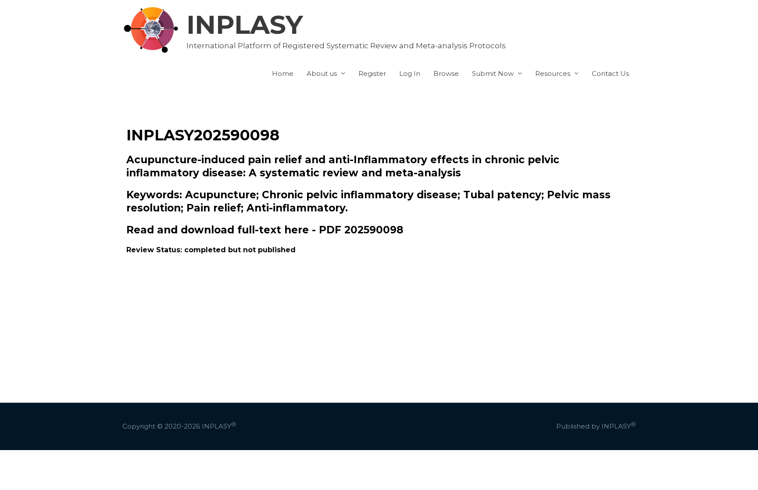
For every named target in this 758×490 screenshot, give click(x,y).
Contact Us (610, 73)
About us (322, 73)
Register (372, 73)
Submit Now (493, 73)
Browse (446, 73)
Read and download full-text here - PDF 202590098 (264, 230)
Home (282, 73)
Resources (552, 73)
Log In (409, 73)
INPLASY (244, 24)
